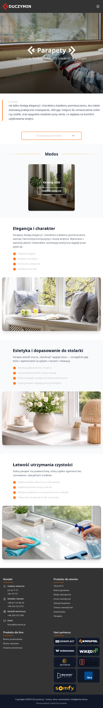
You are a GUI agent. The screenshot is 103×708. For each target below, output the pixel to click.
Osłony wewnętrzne (63, 607)
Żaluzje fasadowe (62, 603)
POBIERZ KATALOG (51, 191)
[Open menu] (98, 6)
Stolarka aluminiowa (12, 648)
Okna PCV (59, 586)
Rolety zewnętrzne (62, 595)
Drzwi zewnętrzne (62, 599)
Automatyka (59, 612)
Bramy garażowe (61, 590)
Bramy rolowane (11, 643)
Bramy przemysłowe (12, 639)
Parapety (58, 616)
